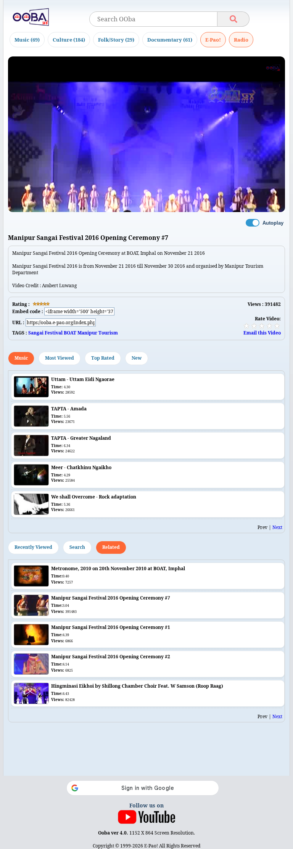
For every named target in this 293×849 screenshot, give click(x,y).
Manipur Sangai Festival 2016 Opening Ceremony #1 (110, 627)
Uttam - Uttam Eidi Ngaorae (82, 379)
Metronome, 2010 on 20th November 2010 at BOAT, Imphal (118, 568)
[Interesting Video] (262, 326)
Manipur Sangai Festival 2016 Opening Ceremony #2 (110, 656)
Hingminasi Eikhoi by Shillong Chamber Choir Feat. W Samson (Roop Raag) (137, 686)
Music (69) (27, 39)
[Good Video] (269, 326)
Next (277, 527)
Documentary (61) (169, 39)
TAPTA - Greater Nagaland (81, 438)
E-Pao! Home (213, 39)
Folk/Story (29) (116, 39)
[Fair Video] (254, 326)
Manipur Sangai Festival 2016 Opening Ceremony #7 (110, 598)
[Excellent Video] (277, 326)
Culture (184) (69, 39)
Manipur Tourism (97, 333)
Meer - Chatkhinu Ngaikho (81, 467)
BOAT (70, 333)
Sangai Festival (45, 333)
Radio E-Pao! (241, 39)
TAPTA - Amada (69, 408)
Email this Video (262, 333)
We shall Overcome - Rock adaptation (93, 497)
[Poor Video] (246, 326)
